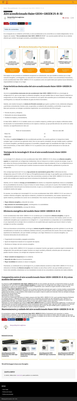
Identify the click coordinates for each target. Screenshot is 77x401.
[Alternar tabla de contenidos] (21, 29)
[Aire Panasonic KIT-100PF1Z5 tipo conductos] (48, 340)
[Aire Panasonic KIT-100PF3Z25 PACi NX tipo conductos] (29, 340)
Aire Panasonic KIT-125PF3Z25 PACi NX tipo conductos (9, 354)
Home (5, 8)
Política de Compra (7, 392)
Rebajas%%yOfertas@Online (15, 17)
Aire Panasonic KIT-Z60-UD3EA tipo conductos (66, 353)
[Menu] (3, 2)
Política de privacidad (8, 394)
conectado (19, 375)
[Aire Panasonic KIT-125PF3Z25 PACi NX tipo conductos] (10, 340)
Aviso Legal (5, 389)
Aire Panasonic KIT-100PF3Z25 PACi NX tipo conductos (28, 354)
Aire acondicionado (13, 8)
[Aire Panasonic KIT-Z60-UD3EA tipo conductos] (66, 340)
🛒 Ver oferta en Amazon (12, 70)
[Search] (73, 2)
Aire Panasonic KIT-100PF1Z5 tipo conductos (47, 353)
